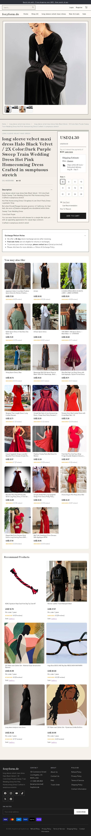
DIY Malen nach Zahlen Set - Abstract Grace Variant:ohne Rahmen (23, 666)
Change (70, 161)
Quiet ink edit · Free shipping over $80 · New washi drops (45, 2)
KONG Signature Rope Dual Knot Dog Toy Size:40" (20, 603)
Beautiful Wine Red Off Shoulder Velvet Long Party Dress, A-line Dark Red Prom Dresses (17, 496)
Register (79, 7)
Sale (84, 14)
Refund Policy (76, 772)
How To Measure (65, 209)
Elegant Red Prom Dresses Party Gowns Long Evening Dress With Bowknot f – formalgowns (16, 536)
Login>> (11, 618)
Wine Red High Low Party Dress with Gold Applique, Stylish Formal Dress (73, 373)
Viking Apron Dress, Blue (13, 372)
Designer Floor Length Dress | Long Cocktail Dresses (17, 414)
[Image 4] (29, 109)
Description (7, 189)
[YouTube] (16, 793)
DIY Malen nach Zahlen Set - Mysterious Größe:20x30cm (65, 727)
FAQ (52, 780)
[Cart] (86, 7)
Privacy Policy (76, 776)
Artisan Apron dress (40, 332)
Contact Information (78, 789)
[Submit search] (33, 7)
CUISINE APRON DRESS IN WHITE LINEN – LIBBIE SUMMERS (72, 292)
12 (62, 188)
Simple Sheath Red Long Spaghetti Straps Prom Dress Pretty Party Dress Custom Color (45, 496)
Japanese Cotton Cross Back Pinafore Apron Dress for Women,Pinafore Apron (17, 292)
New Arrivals (74, 14)
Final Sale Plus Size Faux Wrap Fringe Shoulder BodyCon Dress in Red (72, 455)
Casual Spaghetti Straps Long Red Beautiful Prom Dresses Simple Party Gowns (17, 455)
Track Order (55, 784)
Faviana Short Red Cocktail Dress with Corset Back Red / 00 (73, 414)
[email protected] (55, 244)
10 (81, 181)
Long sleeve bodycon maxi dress (15, 727)
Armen (36, 291)
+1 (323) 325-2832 (36, 781)
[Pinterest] (11, 799)
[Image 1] (8, 109)
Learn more (69, 152)
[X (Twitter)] (5, 799)
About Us (54, 772)
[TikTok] (22, 793)
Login (72, 7)
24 (75, 194)
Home (26, 14)
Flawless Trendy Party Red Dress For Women (45, 455)
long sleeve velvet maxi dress (54, 14)
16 (75, 188)
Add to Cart (73, 216)
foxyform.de (10, 14)
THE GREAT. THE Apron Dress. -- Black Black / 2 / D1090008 (72, 332)
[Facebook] (5, 793)
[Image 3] (22, 109)
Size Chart (66, 202)
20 (63, 194)
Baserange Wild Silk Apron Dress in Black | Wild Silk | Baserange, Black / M (45, 373)
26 (81, 194)
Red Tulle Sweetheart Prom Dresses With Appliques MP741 (45, 536)
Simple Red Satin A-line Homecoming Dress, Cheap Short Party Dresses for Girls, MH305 (45, 414)
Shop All (35, 14)
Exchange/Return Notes (15, 235)
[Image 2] (15, 109)
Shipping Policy (76, 784)
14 (69, 188)
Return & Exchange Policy (45, 247)
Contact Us (55, 776)
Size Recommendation (69, 206)
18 (81, 188)
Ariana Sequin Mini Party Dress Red (73, 495)
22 (68, 194)
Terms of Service (77, 780)
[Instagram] (11, 793)
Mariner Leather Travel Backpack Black (60, 603)
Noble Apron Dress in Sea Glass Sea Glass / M (17, 332)
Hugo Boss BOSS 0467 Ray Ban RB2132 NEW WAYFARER (65, 665)
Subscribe (81, 812)
